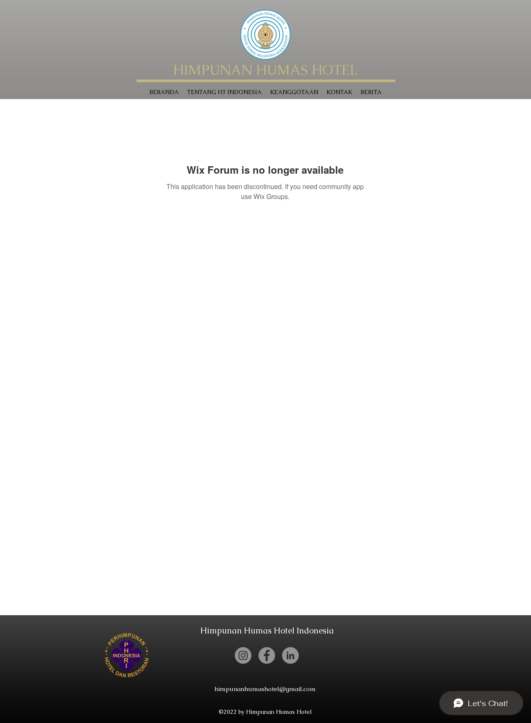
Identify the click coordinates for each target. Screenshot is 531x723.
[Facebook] (266, 655)
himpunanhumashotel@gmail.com (265, 689)
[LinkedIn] (290, 655)
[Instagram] (243, 655)
